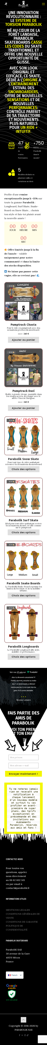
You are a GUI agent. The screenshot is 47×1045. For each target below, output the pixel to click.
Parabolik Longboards (23, 646)
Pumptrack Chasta (23, 324)
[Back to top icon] (23, 1020)
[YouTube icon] (22, 1035)
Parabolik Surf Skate (23, 520)
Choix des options (24, 469)
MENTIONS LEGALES (18, 909)
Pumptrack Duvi (24, 391)
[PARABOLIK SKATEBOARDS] (23, 4)
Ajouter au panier (23, 339)
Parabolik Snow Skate (23, 459)
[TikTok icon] (27, 1035)
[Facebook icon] (19, 1035)
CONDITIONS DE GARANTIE (22, 921)
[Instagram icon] (25, 1035)
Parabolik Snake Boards (23, 583)
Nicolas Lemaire (23, 700)
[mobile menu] (43, 4)
